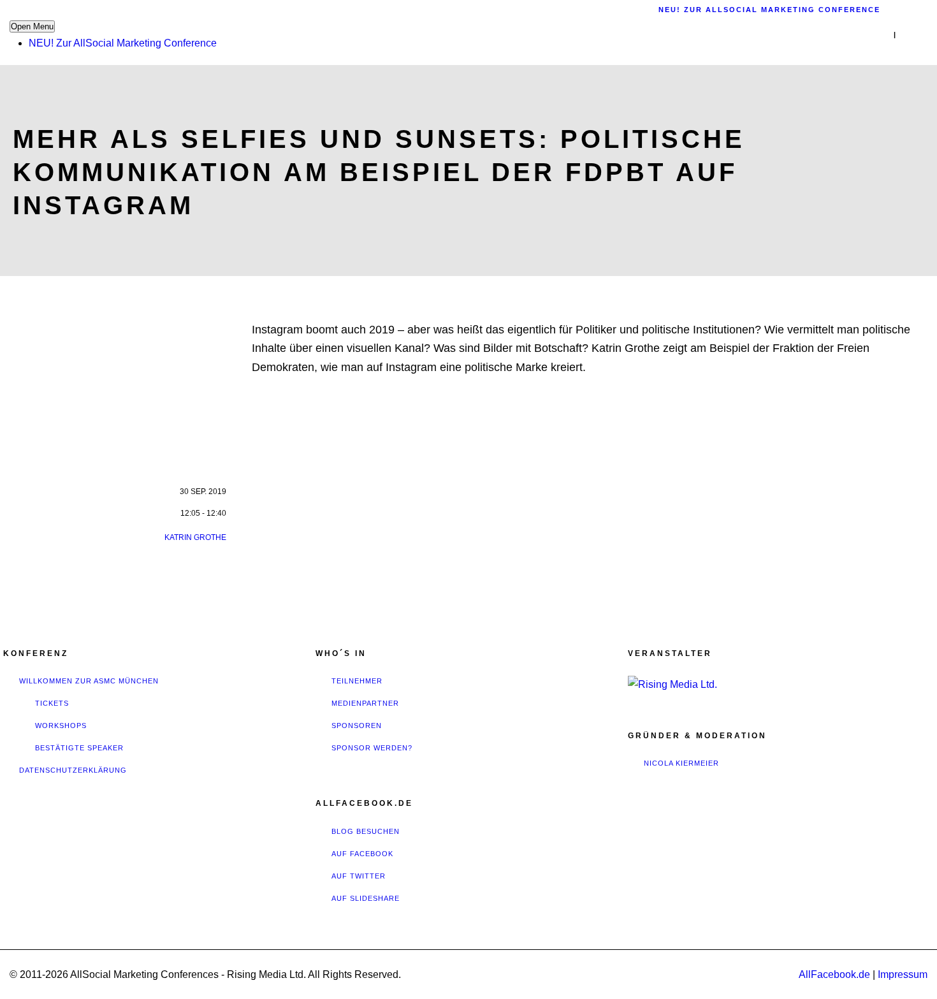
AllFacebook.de (834, 974)
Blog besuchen (365, 831)
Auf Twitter (358, 876)
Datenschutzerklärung (73, 770)
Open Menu (32, 26)
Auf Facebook (362, 853)
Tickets (52, 703)
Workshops (61, 725)
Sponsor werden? (371, 748)
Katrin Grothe (195, 537)
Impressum (902, 974)
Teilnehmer (356, 681)
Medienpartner (365, 703)
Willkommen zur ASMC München (89, 681)
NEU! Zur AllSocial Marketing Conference (123, 43)
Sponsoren (356, 725)
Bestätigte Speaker (79, 748)
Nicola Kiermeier (681, 763)
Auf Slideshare (365, 898)
